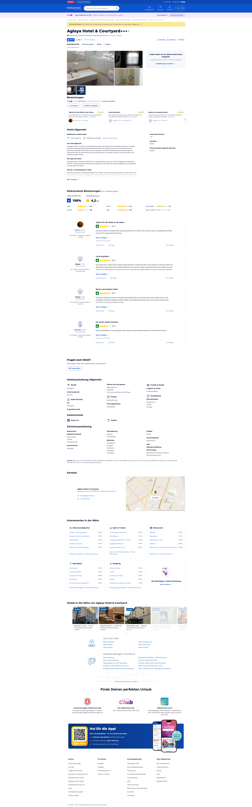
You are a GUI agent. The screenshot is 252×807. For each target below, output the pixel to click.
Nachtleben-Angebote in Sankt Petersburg (84, 588)
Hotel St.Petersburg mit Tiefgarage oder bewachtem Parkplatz (155, 668)
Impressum (131, 795)
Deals (70, 2)
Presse (159, 771)
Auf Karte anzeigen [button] (115, 35)
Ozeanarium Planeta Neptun (79, 547)
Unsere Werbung (162, 767)
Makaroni (153, 544)
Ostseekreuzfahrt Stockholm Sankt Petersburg (118, 668)
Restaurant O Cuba (156, 540)
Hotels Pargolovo (108, 642)
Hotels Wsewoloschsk (145, 642)
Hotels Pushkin (108, 647)
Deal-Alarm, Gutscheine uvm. (78, 774)
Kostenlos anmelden (176, 15)
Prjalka (112, 579)
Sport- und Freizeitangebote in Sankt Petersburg (122, 553)
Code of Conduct (103, 774)
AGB (128, 781)
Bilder (99, 44)
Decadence (153, 536)
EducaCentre (114, 536)
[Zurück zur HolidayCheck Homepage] (74, 8)
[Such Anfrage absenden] (117, 8)
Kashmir (153, 532)
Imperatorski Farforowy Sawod (120, 583)
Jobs (158, 774)
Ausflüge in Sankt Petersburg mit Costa (116, 666)
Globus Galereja (115, 568)
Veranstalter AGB (133, 763)
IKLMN (112, 572)
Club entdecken (162, 15)
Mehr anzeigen (72, 179)
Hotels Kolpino (108, 645)
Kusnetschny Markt (116, 576)
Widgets (101, 767)
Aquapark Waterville (117, 544)
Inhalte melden (73, 795)
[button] (90, 68)
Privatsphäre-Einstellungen (136, 774)
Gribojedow (73, 568)
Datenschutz (131, 771)
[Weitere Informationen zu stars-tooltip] (128, 31)
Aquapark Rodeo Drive (117, 547)
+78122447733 (85, 499)
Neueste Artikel (162, 781)
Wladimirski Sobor (75, 544)
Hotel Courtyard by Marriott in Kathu (150, 666)
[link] (149, 8)
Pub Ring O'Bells (75, 572)
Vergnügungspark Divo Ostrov (120, 540)
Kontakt (166, 2)
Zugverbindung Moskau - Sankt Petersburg (152, 657)
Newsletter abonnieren (76, 778)
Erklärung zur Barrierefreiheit (137, 788)
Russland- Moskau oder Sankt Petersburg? (152, 663)
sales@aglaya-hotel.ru (87, 496)
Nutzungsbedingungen (135, 767)
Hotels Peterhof (143, 647)
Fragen (108, 44)
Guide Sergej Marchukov (118, 532)
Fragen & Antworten (75, 771)
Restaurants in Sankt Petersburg (161, 554)
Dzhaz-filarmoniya (75, 576)
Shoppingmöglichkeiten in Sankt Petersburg (125, 588)
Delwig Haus (73, 540)
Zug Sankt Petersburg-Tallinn (147, 660)
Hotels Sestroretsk (144, 645)
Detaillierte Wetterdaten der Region (126, 681)
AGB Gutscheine (133, 785)
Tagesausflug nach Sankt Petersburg (115, 663)
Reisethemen (161, 778)
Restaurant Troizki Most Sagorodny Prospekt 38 (164, 547)
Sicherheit (130, 792)
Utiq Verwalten (132, 778)
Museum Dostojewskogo (78, 532)
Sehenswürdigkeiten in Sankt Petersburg (83, 554)
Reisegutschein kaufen (76, 781)
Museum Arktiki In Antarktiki (79, 536)
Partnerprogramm (104, 771)
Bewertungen (88, 44)
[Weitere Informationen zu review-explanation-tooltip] (94, 40)
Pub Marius (73, 579)
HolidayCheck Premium (76, 785)
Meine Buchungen (74, 763)
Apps (70, 788)
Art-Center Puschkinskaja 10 (79, 583)
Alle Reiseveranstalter (75, 792)
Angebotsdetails (80, 462)
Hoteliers (101, 763)
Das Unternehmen (163, 763)
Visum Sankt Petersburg (111, 660)
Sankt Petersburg (108, 657)
